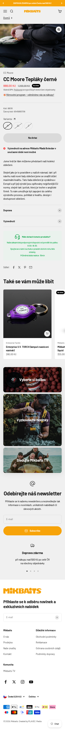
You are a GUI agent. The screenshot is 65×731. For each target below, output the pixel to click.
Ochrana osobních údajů (48, 648)
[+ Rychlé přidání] (47, 334)
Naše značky (9, 648)
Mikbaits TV (9, 671)
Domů (6, 17)
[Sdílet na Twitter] (19, 267)
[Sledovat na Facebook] (5, 682)
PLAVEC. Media (35, 721)
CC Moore (8, 72)
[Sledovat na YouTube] (31, 682)
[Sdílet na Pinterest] (25, 267)
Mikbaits (61, 343)
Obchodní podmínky (46, 636)
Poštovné (18, 89)
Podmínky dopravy (45, 654)
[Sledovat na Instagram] (22, 682)
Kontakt (7, 654)
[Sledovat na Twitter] (14, 682)
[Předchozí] (3, 3)
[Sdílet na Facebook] (13, 267)
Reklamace (41, 642)
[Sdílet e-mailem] (31, 267)
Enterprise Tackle (13, 343)
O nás (6, 636)
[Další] (61, 3)
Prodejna (7, 642)
